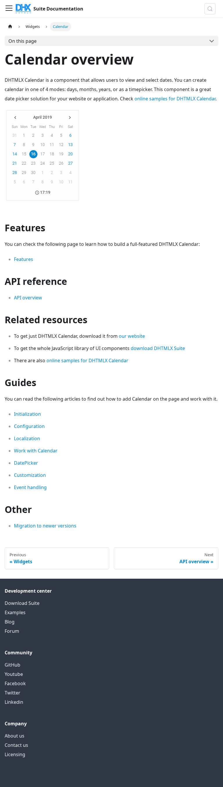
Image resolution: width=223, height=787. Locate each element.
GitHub (12, 665)
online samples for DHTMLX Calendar (174, 98)
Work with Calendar (35, 450)
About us (14, 736)
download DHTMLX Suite (158, 348)
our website (132, 336)
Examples (15, 612)
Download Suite (22, 603)
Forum (12, 631)
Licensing (15, 754)
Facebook (15, 683)
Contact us (16, 745)
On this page (22, 41)
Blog (10, 622)
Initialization (27, 414)
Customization (30, 475)
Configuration (29, 426)
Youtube (14, 674)
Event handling (30, 487)
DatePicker (26, 463)
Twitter (12, 693)
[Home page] (10, 26)
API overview (28, 297)
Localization (27, 438)
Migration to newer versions (45, 526)
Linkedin (14, 702)
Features (23, 259)
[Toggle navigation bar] (9, 9)
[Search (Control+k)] (209, 8)
